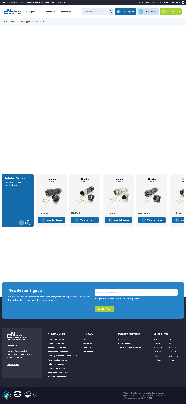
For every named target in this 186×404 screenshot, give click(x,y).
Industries (66, 11)
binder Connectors (55, 339)
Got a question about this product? (166, 66)
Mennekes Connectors (57, 360)
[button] (27, 222)
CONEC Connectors (55, 343)
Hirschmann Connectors (58, 351)
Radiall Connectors (55, 364)
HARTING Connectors (56, 347)
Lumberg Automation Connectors (62, 356)
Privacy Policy (124, 343)
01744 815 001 (13, 364)
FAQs (148, 2)
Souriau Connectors (56, 368)
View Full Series (54, 220)
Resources (157, 2)
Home (4, 21)
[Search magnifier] (111, 11)
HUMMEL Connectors (56, 376)
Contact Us (176, 2)
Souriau (19, 21)
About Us (140, 2)
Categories (31, 11)
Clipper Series (30, 21)
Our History (88, 351)
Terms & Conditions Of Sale (130, 347)
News (166, 2)
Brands (49, 11)
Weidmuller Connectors (57, 372)
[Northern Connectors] (12, 11)
